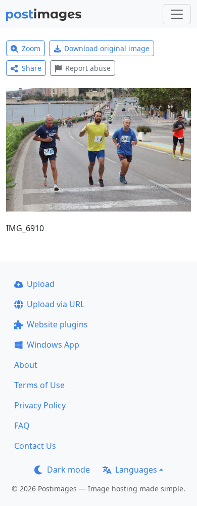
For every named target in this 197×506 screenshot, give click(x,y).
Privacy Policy (40, 405)
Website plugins (57, 324)
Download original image (107, 48)
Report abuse (88, 68)
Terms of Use (39, 385)
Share (31, 68)
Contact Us (35, 445)
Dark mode (68, 469)
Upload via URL (55, 304)
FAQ (22, 425)
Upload (41, 283)
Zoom (31, 48)
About (25, 364)
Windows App (53, 344)
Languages (136, 469)
